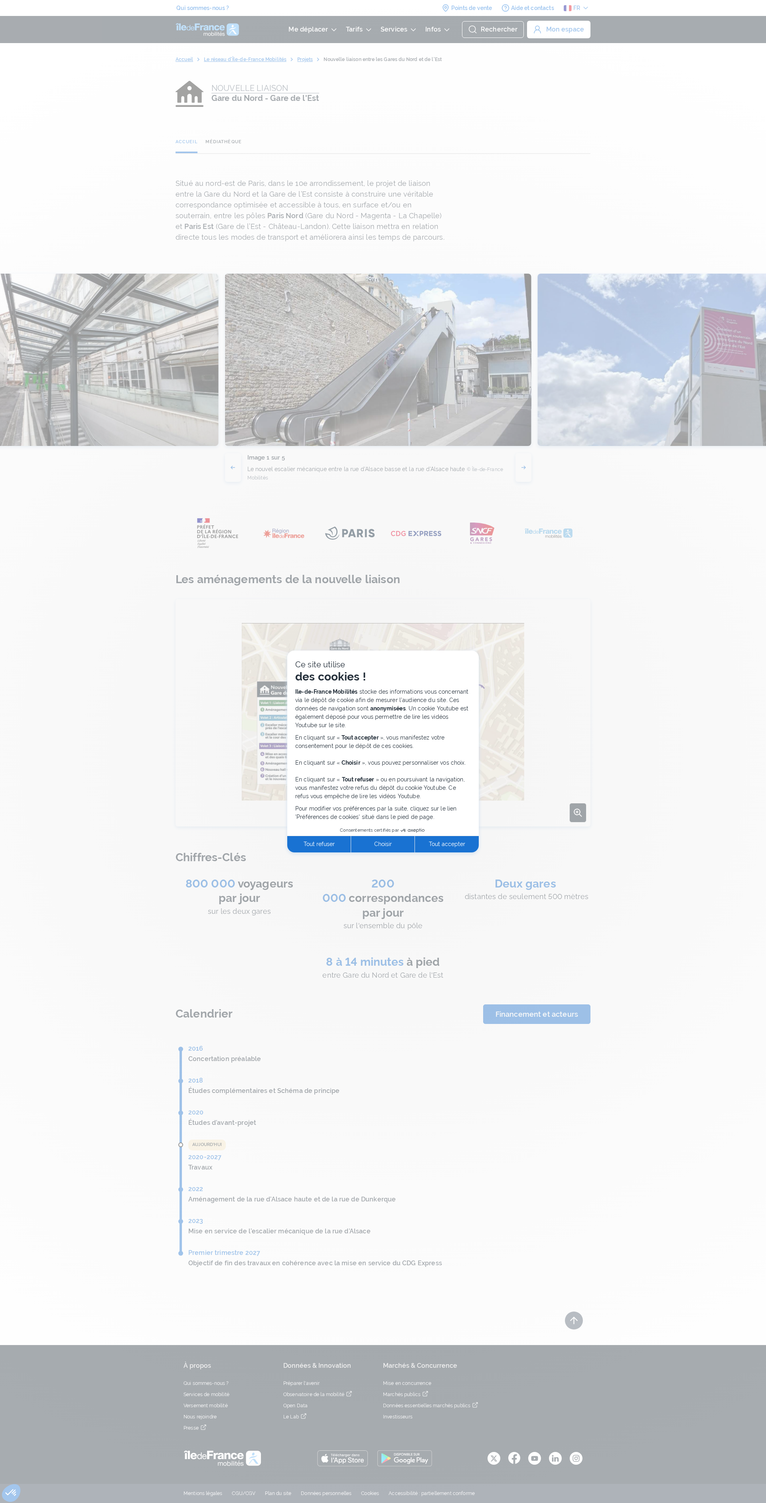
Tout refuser (319, 844)
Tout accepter (447, 844)
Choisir (383, 844)
